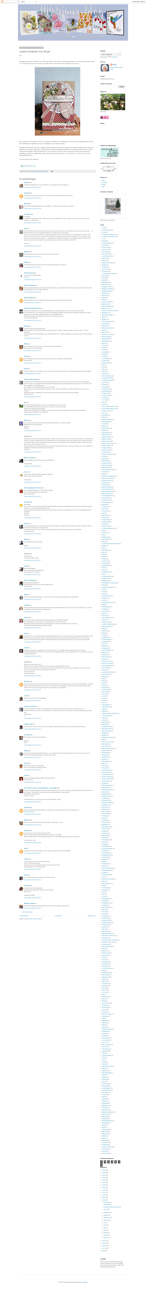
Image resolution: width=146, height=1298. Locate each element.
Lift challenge (106, 705)
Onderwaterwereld (107, 789)
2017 (103, 1192)
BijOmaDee (105, 313)
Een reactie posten (27, 912)
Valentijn (104, 1077)
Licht (103, 702)
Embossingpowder (107, 495)
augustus (106, 1220)
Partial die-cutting (107, 802)
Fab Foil (104, 509)
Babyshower (105, 284)
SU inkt (104, 1009)
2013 (103, 1241)
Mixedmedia (105, 752)
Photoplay (105, 820)
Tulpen (104, 1062)
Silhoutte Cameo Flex (108, 942)
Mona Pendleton (29, 298)
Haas (103, 567)
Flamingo (104, 517)
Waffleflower (105, 1105)
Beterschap (105, 304)
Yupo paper (105, 1142)
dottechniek (105, 461)
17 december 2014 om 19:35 (32, 853)
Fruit (103, 530)
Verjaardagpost (106, 1088)
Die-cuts (104, 424)
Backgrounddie (106, 291)
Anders (104, 260)
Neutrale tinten (106, 770)
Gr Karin (26, 277)
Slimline (104, 951)
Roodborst (105, 890)
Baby (103, 280)
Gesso (104, 541)
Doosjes (104, 458)
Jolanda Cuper (28, 724)
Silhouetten (105, 938)
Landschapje (105, 689)
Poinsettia (105, 835)
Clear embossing (107, 376)
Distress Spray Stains (108, 443)
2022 (103, 1180)
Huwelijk (104, 609)
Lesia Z (104, 700)
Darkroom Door (106, 411)
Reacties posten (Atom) (35, 919)
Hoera (103, 593)
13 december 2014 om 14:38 (32, 208)
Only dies (104, 792)
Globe (103, 554)
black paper (105, 323)
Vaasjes (104, 1068)
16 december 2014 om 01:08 (32, 782)
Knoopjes (104, 676)
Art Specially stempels (108, 273)
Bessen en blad (106, 302)
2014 (103, 1200)
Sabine (26, 262)
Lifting (103, 709)
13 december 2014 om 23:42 (32, 496)
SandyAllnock (106, 903)
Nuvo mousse (106, 781)
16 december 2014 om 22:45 (32, 825)
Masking (104, 733)
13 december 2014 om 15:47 (32, 302)
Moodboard (105, 757)
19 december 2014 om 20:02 (32, 908)
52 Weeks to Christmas (108, 236)
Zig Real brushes (107, 1147)
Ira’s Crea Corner (29, 812)
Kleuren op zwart (107, 663)
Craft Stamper (106, 391)
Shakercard (105, 924)
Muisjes (104, 759)
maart (105, 1232)
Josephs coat (106, 622)
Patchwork (105, 807)
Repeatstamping (106, 870)
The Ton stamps (106, 1044)
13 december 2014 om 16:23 (32, 338)
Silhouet (104, 929)
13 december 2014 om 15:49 (32, 320)
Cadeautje (105, 352)
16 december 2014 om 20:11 (32, 814)
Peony (104, 818)
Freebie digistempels (108, 528)
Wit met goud (105, 1129)
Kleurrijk (104, 670)
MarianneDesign (107, 731)
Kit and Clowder (106, 650)
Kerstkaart (105, 641)
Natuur (104, 763)
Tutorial (104, 1064)
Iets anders (105, 611)
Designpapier (106, 421)
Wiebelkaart (105, 1123)
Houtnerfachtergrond (108, 602)
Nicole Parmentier (29, 285)
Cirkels (104, 371)
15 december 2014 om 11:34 (32, 745)
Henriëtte (27, 885)
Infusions (104, 615)
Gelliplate (104, 537)
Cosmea (104, 384)
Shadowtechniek (107, 922)
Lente (103, 698)
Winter (104, 1127)
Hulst (103, 604)
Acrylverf (104, 245)
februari (106, 1235)
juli (105, 1222)
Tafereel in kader (107, 1014)
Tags (103, 1025)
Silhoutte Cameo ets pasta (109, 940)
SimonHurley (105, 944)
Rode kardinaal (106, 883)
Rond (103, 885)
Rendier (104, 866)
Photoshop (105, 822)
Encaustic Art (105, 498)
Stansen (104, 981)
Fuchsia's (104, 532)
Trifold (103, 1053)
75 (102, 238)
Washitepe (105, 1107)
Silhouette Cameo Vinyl (109, 935)
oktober (106, 1215)
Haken (104, 570)
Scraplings (105, 916)
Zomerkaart (105, 1149)
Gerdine (26, 605)
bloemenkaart (106, 337)
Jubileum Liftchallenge (108, 624)
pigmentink (105, 824)
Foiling (104, 524)
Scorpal (104, 914)
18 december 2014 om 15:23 (32, 880)
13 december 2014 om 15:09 (32, 279)
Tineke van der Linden (30, 379)
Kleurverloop (105, 674)
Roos (103, 892)
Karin (25, 775)
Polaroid (104, 837)
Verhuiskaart (105, 1083)
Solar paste (105, 966)
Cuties (104, 404)
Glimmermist (105, 550)
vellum (104, 1081)
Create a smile (106, 395)
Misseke (26, 420)
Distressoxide (106, 450)
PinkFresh (105, 833)
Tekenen (104, 1027)
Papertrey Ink (106, 800)
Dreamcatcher (106, 463)
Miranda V (27, 681)
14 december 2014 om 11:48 (32, 589)
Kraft (103, 683)
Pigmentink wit (106, 827)
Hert (103, 589)
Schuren (104, 911)
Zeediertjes (105, 1144)
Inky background (106, 617)
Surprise (104, 1012)
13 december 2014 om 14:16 (32, 187)
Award (104, 278)
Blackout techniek (107, 328)
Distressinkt (105, 448)
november (107, 1212)
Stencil (104, 988)
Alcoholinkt (105, 252)
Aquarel (104, 265)
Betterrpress (105, 308)
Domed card (105, 452)
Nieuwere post (24, 915)
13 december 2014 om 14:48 (32, 246)
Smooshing (105, 955)
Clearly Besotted (106, 378)
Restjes (104, 872)
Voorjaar (104, 1101)
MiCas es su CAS (107, 742)
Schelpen (104, 905)
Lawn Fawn (105, 692)
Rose (103, 894)
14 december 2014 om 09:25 (32, 548)
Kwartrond (105, 687)
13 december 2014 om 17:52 (32, 363)
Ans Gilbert (27, 214)
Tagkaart (104, 1023)
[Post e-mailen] (51, 171)
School (104, 909)
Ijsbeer (104, 613)
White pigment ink (107, 1120)
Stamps (104, 979)
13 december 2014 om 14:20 (32, 198)
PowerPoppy (105, 853)
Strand (104, 1001)
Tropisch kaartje (106, 1055)
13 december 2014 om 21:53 (32, 452)
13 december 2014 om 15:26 (32, 292)
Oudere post (91, 915)
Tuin (103, 1060)
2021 (103, 1182)
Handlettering (106, 572)
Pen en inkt (105, 811)
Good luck (105, 561)
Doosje (104, 456)
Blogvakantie (105, 339)
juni (105, 1225)
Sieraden (104, 927)
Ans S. (26, 472)
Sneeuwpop (105, 962)
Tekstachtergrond (107, 1029)
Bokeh (104, 343)
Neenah (104, 766)
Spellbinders (105, 972)
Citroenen (105, 374)
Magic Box (105, 722)
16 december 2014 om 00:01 (32, 770)
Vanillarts (104, 1079)
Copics (104, 382)
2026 (103, 1170)
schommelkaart (106, 907)
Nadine (26, 750)
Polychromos (105, 840)
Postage (104, 844)
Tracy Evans (105, 1049)
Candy (104, 354)
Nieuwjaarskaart (106, 774)
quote (103, 861)
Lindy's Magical (106, 715)
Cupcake (104, 397)
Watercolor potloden (108, 1112)
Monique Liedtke (29, 903)
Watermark (105, 1116)
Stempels (104, 985)
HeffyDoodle (105, 580)
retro (103, 877)
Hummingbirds (106, 607)
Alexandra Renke (107, 256)
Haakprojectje (106, 565)
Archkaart (104, 267)
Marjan (115, 64)
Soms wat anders (107, 968)
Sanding (104, 901)
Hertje (103, 591)
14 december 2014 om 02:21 (32, 518)
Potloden (104, 850)
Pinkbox (104, 831)
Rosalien (104, 182)
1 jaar (103, 228)
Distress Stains (106, 445)
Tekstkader (105, 1031)
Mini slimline (105, 746)
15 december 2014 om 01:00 (32, 700)
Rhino (103, 881)
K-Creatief (27, 735)
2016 (103, 1195)
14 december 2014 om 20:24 (32, 676)
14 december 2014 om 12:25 (32, 599)
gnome (104, 556)
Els (25, 402)
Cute (103, 402)
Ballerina (104, 293)
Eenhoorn (105, 472)
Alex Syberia (105, 254)
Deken (104, 417)
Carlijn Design (106, 363)
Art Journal (105, 269)
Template (104, 1033)
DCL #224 (106, 1209)
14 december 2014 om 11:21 (32, 574)
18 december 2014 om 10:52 (32, 869)
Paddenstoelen (106, 796)
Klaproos (104, 652)
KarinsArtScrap (29, 273)
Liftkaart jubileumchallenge (110, 713)
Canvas (104, 356)
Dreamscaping (106, 465)
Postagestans (106, 846)
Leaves (104, 696)
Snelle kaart (105, 964)
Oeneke (26, 617)
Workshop (105, 1140)
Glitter (103, 552)
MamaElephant (106, 726)
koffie (103, 678)
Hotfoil (104, 600)
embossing (105, 485)
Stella (25, 648)
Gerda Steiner (106, 539)
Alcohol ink (105, 247)
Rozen (104, 896)
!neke (25, 566)
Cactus (104, 350)
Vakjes (104, 1075)
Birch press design (107, 315)
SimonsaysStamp (107, 946)
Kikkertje (104, 646)
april (105, 1230)
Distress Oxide (106, 441)
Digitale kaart (106, 434)
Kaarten (104, 631)
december (107, 1202)
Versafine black (106, 1090)
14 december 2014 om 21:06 (32, 690)
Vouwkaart (105, 1103)
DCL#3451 (105, 415)
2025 (103, 1172)
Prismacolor (105, 857)
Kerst (103, 635)
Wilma (26, 344)
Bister (103, 317)
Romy (26, 369)
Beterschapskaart (107, 306)
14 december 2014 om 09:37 (32, 560)
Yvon (103, 187)
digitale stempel (106, 437)
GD (103, 535)
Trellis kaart (105, 1051)
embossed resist (106, 480)
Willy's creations (29, 458)
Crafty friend (105, 393)
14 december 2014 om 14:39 (32, 612)
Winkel (104, 1125)
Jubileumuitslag (106, 626)
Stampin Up (105, 977)
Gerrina (26, 326)
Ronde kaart (105, 888)
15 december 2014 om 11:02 (32, 729)
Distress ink (105, 439)
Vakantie (104, 1070)
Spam (103, 970)
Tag (103, 1018)
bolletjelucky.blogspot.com (32, 308)
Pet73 (26, 875)
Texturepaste (105, 1038)
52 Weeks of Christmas (108, 234)
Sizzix (103, 948)
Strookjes (104, 1005)
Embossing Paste (107, 489)
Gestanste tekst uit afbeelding (110, 543)
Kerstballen (105, 637)
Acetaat (104, 241)
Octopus (104, 783)
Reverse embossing (108, 879)
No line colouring (107, 779)
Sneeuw (104, 959)
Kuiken (104, 685)
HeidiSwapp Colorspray (109, 583)
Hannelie (26, 182)
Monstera (104, 755)
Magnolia (104, 724)
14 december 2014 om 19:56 (32, 656)
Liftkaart (104, 711)
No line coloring (106, 776)
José (25, 695)
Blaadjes (104, 319)
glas (103, 548)
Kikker (103, 644)
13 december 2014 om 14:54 (32, 267)
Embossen (105, 482)
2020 (103, 1185)
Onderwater (105, 787)
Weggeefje (105, 1118)
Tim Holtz (104, 1046)
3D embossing (106, 230)
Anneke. (26, 523)
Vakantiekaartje (106, 1073)
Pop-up (104, 842)
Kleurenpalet (105, 667)
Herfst (103, 585)
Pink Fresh (105, 829)
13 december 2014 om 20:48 (32, 414)
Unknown (27, 193)
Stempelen (105, 983)
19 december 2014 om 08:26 (32, 897)
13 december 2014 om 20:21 (32, 397)
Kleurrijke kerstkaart (107, 672)
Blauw (103, 330)
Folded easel (105, 526)
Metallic (104, 735)
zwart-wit (104, 1151)
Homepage (58, 915)
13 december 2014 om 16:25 (32, 350)
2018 (103, 1190)
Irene (25, 228)
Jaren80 (104, 620)
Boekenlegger (106, 341)
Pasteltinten (105, 805)
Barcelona (105, 295)
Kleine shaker (106, 657)
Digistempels (105, 428)
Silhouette (105, 931)
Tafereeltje (105, 1016)
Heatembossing (106, 576)
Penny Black (105, 813)
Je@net (26, 356)
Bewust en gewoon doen (109, 310)
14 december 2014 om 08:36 (32, 534)
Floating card (105, 522)
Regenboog (105, 863)
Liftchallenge (105, 707)
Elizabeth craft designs (108, 476)
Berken (104, 297)
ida (25, 848)
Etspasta (104, 504)
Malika (26, 539)
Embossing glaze (107, 487)
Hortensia (105, 598)
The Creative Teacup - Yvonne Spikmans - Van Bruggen (40, 788)
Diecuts (104, 426)
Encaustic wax (106, 500)
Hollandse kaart (106, 596)
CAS (103, 365)
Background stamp (107, 289)
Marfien (26, 203)
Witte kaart (105, 1134)
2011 (103, 1245)
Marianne (27, 251)
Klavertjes (105, 654)
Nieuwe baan (106, 772)
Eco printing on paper (108, 469)
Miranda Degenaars (108, 748)
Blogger (85, 1282)
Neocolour (105, 768)
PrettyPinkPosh (106, 855)
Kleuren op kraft (106, 661)
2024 (103, 1175)
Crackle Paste (106, 389)
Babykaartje (105, 282)
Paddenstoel (105, 794)
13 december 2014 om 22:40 (32, 466)
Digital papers (106, 432)
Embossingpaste (107, 493)
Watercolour (105, 1114)
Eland (103, 474)
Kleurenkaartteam (107, 665)
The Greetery (105, 1040)
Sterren (104, 999)
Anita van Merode (29, 580)
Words (104, 1138)
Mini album (105, 744)
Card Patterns (106, 358)
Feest (103, 513)
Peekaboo (105, 809)
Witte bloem (105, 1131)
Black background (107, 321)
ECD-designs (106, 467)
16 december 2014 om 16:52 (32, 802)
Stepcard (104, 992)
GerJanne (27, 502)
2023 (103, 1177)
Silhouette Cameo (107, 933)
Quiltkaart (104, 859)
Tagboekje (105, 1020)
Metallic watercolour (108, 737)
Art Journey (105, 271)
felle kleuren (105, 515)
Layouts (104, 694)
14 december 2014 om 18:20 (32, 628)
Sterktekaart (105, 996)
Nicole (104, 184)
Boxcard (104, 345)
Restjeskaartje (106, 874)
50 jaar (104, 232)
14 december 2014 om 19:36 (32, 642)
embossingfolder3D (107, 491)
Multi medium (106, 761)
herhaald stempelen (108, 587)
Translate (114, 57)
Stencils (104, 990)
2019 (103, 1187)
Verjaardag (105, 1086)
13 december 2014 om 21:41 (32, 430)
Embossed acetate (107, 478)
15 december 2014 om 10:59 (32, 718)
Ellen (25, 633)
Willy (25, 594)
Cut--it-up (104, 400)
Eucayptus (105, 506)
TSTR (103, 1057)
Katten (104, 633)
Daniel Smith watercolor (109, 406)
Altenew (104, 258)
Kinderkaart (105, 648)
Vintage (104, 1094)
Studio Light (105, 1007)
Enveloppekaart (106, 502)
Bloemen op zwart (107, 334)
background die (106, 286)
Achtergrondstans (107, 243)
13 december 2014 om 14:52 (32, 256)
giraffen (104, 546)
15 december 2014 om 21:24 (32, 757)
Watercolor (105, 1110)
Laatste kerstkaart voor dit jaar (112, 1207)
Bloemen (104, 332)
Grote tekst (105, 563)
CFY (103, 367)
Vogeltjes (104, 1099)
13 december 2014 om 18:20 (32, 373)
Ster (103, 994)
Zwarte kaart (105, 1153)
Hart (103, 574)
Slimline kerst (106, 953)
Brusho (104, 347)
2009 (103, 1250)
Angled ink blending (108, 262)
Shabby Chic (105, 920)
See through (105, 918)
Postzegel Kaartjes (107, 848)
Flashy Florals (106, 519)
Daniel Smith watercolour (109, 408)
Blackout (104, 326)
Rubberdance (106, 898)
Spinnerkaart (105, 975)
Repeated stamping (107, 868)
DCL (103, 413)
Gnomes (104, 559)
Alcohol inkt (105, 249)
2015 (103, 1197)
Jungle (104, 628)
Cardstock (105, 360)
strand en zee (106, 1003)
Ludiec (104, 720)
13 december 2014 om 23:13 (32, 482)
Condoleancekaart (107, 380)
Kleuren (104, 659)
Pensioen (104, 816)
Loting (103, 718)
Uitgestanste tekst (107, 1066)
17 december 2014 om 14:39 (32, 842)
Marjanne (27, 820)
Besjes (104, 299)
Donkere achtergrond (108, 454)
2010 (103, 1248)
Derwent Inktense (107, 419)
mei (105, 1227)
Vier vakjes (105, 1092)
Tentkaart (104, 1036)
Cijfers (104, 369)
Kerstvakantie (107, 1204)
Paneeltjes (105, 798)
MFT (103, 739)
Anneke (26, 763)
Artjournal (105, 276)
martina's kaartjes (29, 706)
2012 (103, 1243)
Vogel (103, 1097)
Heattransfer (105, 578)
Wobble (104, 1136)
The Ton (104, 1042)
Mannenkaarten (106, 728)
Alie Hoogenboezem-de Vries (33, 488)
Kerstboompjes (106, 639)
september (107, 1217)
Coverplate (105, 387)
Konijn (104, 681)
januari (106, 1237)
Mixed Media (105, 750)
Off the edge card (107, 785)
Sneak (104, 957)
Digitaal (104, 430)
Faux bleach (105, 511)
